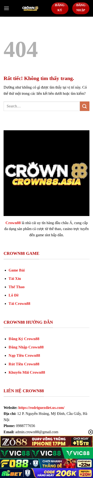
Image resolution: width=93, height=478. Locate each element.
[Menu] (6, 8)
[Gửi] (84, 106)
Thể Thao (17, 287)
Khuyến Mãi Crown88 (27, 372)
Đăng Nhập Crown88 (26, 347)
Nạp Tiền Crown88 (24, 355)
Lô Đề (14, 295)
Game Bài (17, 270)
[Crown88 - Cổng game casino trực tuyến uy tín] (30, 8)
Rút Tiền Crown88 (24, 364)
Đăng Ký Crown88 (24, 339)
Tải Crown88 (19, 304)
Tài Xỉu (15, 279)
